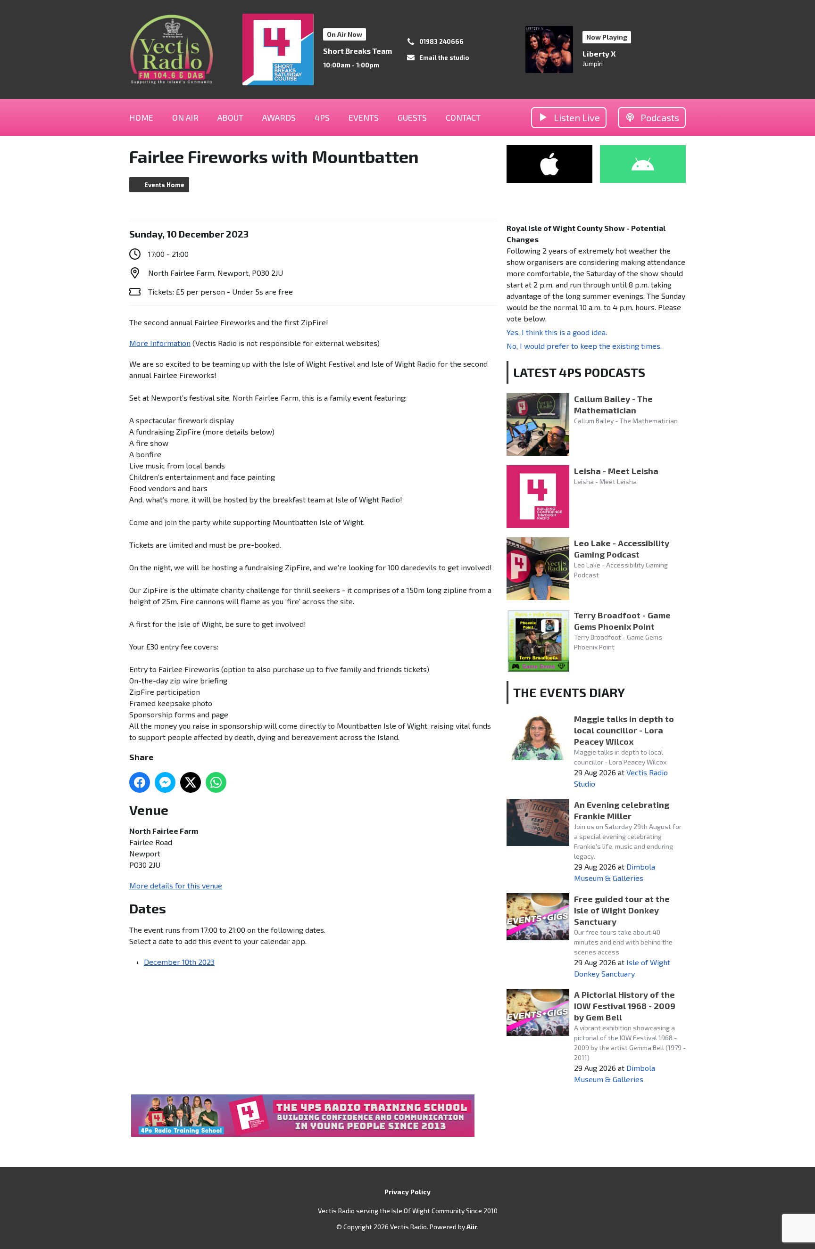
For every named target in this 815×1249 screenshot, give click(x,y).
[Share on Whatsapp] (216, 782)
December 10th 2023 (179, 961)
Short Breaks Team (357, 50)
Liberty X (598, 53)
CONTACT (463, 117)
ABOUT (230, 117)
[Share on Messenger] (165, 782)
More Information (160, 342)
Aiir (471, 1227)
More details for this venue (175, 885)
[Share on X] (190, 782)
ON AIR (185, 117)
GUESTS (412, 117)
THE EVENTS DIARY (569, 692)
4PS (322, 117)
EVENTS (364, 117)
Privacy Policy (407, 1192)
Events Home (164, 185)
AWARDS (279, 117)
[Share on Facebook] (139, 782)
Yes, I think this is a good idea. (557, 332)
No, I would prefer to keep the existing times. (584, 345)
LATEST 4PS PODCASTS (579, 372)
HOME (141, 117)
